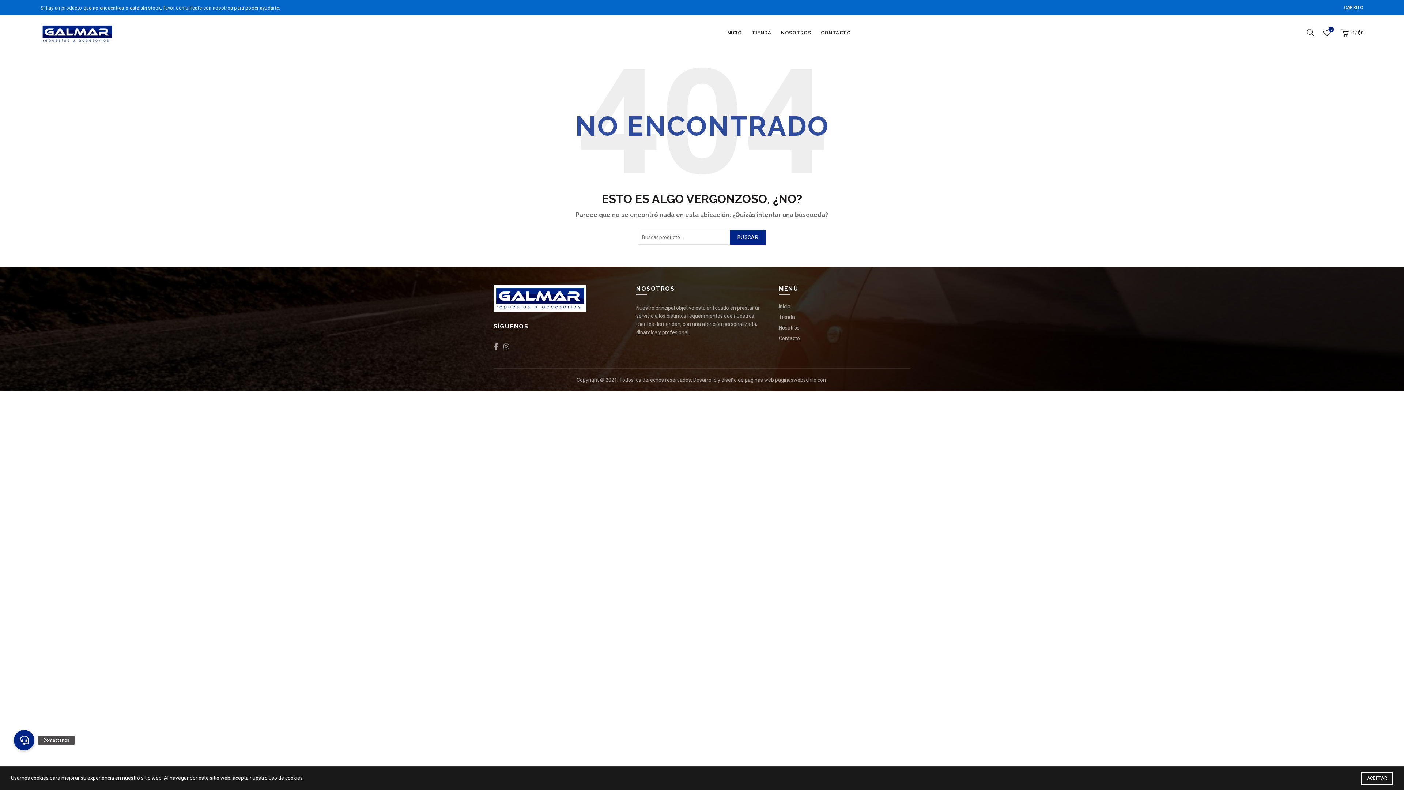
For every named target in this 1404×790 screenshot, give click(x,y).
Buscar (747, 237)
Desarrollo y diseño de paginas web (733, 380)
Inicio (733, 32)
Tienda (761, 32)
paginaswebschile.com (801, 380)
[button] (24, 740)
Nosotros (796, 32)
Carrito (1353, 7)
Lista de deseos (1331, 29)
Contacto (836, 32)
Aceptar (1377, 778)
